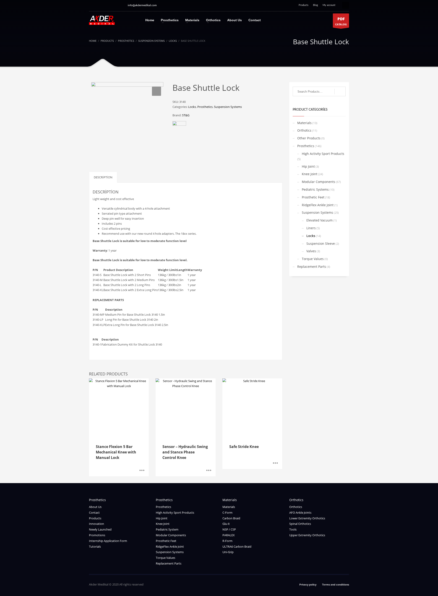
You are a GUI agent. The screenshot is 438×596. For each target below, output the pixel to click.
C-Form (227, 512)
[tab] (103, 177)
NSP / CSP (229, 529)
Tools (293, 529)
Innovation (96, 524)
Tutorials (95, 546)
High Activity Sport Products (323, 153)
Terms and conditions (335, 584)
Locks (192, 107)
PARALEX (228, 535)
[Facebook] (119, 5)
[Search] (340, 91)
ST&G (185, 115)
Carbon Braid (231, 518)
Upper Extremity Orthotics (307, 535)
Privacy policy (307, 584)
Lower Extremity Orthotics (307, 518)
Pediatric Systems (315, 189)
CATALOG (341, 21)
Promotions (97, 535)
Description (103, 177)
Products (303, 5)
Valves (311, 251)
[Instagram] (92, 5)
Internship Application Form (108, 541)
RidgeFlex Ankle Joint (318, 205)
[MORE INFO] (141, 470)
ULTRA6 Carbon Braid (236, 546)
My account (329, 5)
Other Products (309, 138)
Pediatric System (167, 529)
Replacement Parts (311, 266)
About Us (95, 507)
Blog (315, 5)
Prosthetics (205, 107)
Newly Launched (100, 529)
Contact (94, 512)
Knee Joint (309, 174)
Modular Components (318, 182)
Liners (311, 228)
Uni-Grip (228, 552)
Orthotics (304, 130)
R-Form (227, 541)
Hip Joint (308, 166)
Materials (304, 123)
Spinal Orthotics (300, 524)
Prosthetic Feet (313, 197)
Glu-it (226, 524)
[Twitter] (106, 5)
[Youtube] (99, 5)
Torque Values (313, 259)
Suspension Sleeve (320, 243)
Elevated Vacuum (319, 220)
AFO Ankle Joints (300, 512)
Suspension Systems (228, 107)
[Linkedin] (113, 5)
